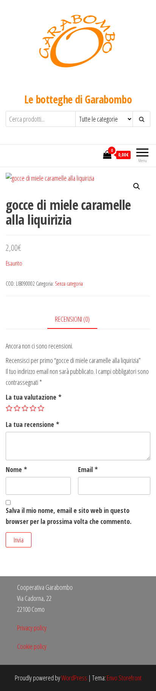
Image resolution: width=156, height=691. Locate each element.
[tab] (78, 319)
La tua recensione (32, 424)
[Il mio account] (95, 154)
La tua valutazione (33, 397)
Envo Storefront (124, 677)
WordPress (74, 677)
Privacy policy (32, 627)
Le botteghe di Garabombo (78, 99)
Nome (16, 469)
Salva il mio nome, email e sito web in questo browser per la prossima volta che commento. (68, 516)
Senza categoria (69, 283)
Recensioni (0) (72, 319)
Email (88, 469)
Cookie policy (32, 646)
